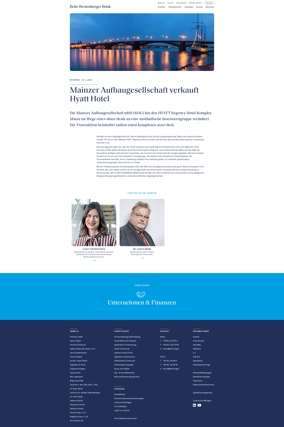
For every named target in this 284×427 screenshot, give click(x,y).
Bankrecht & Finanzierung (125, 344)
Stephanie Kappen (77, 368)
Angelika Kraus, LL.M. (79, 416)
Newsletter (198, 360)
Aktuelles (209, 7)
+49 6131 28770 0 (195, 3)
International (198, 340)
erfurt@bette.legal (171, 368)
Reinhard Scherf (77, 408)
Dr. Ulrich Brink (142, 249)
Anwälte (161, 7)
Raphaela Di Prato (77, 364)
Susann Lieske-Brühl (78, 360)
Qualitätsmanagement (202, 392)
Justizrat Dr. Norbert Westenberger (85, 392)
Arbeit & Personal (121, 348)
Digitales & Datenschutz (124, 356)
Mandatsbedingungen (202, 372)
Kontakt (209, 3)
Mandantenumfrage (201, 364)
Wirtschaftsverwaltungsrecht (126, 376)
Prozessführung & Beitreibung (127, 336)
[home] (90, 7)
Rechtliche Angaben (201, 376)
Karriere (170, 3)
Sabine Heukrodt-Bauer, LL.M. (82, 348)
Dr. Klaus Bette (76, 388)
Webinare (161, 3)
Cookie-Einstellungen (202, 400)
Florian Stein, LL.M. (78, 412)
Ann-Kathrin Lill (76, 420)
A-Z (194, 352)
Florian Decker (76, 356)
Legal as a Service (121, 410)
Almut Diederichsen (94, 249)
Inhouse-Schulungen (122, 402)
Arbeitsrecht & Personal (124, 360)
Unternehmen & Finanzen (142, 303)
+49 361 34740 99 (170, 364)
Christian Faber (76, 336)
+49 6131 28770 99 (170, 344)
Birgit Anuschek (76, 380)
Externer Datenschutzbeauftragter (129, 398)
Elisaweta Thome (77, 404)
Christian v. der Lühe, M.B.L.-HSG (84, 384)
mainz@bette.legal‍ (171, 348)
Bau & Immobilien (122, 368)
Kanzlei (199, 7)
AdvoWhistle (119, 394)
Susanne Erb (75, 372)
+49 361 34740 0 (170, 360)
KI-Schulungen (120, 406)
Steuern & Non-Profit (123, 352)
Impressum (198, 380)
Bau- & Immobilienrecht (124, 372)
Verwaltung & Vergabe (123, 364)
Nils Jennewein (76, 376)
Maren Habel (75, 340)
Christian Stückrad (78, 344)
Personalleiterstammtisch (125, 418)
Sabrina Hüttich (76, 400)
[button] (181, 3)
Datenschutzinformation (203, 384)
